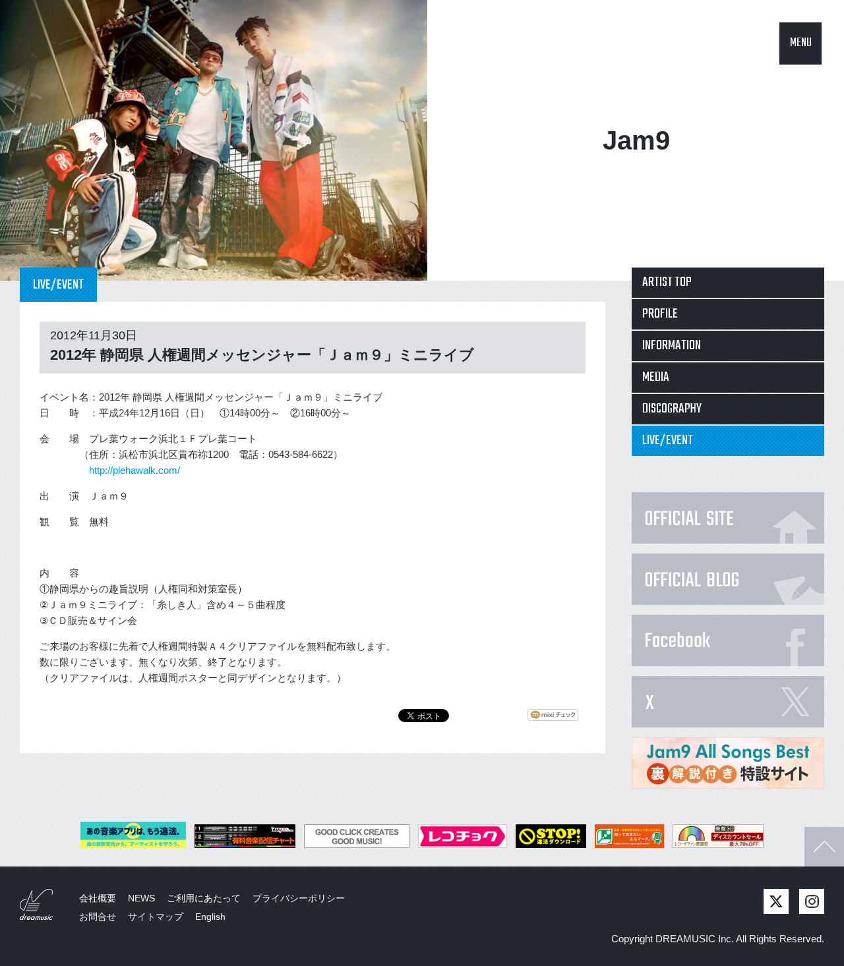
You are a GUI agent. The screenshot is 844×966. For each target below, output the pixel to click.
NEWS (141, 898)
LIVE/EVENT (667, 440)
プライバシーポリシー (299, 898)
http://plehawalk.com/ (134, 470)
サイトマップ (155, 916)
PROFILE (660, 314)
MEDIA (655, 377)
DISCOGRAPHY (672, 409)
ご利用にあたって (204, 898)
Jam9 (636, 140)
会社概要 (97, 898)
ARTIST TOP (667, 282)
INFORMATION (671, 345)
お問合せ (97, 916)
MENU (801, 43)
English (210, 916)
